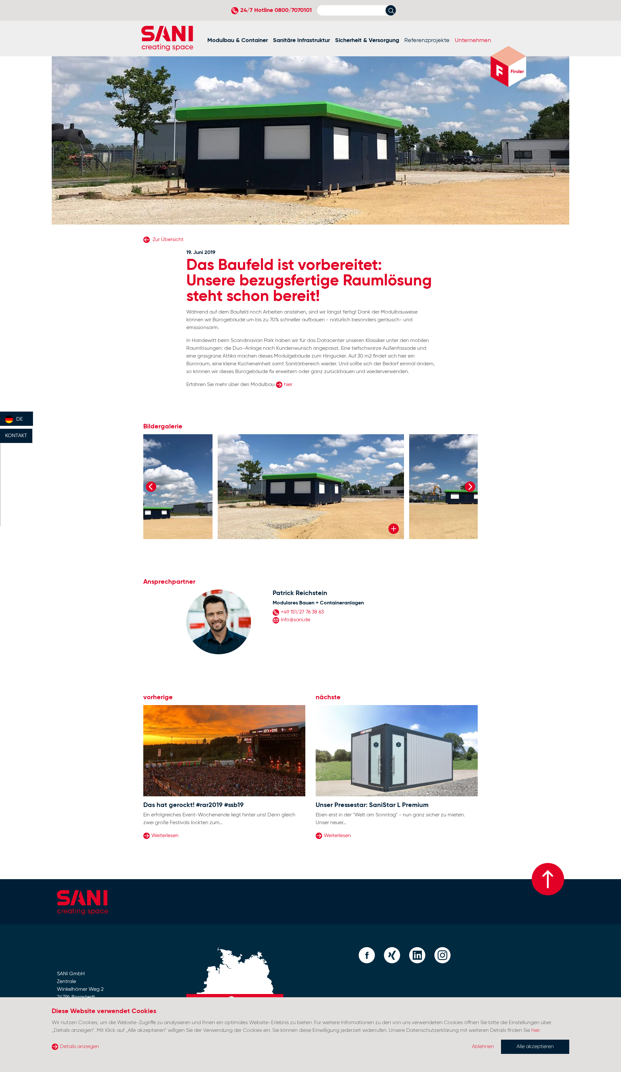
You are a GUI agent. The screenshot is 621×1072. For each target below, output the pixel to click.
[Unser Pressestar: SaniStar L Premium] (397, 750)
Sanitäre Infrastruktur (301, 40)
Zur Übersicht (167, 239)
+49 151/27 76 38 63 (302, 612)
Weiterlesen (165, 835)
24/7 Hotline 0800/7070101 (276, 10)
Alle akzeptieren (535, 1046)
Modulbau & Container (237, 40)
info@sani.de (295, 620)
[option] (311, 486)
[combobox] (16, 419)
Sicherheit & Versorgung (367, 40)
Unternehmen (473, 40)
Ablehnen (483, 1046)
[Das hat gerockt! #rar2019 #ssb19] (224, 750)
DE (19, 419)
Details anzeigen (79, 1046)
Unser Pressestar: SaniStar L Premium (372, 805)
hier (288, 384)
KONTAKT (16, 435)
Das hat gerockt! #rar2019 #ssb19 (193, 805)
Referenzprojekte (427, 40)
